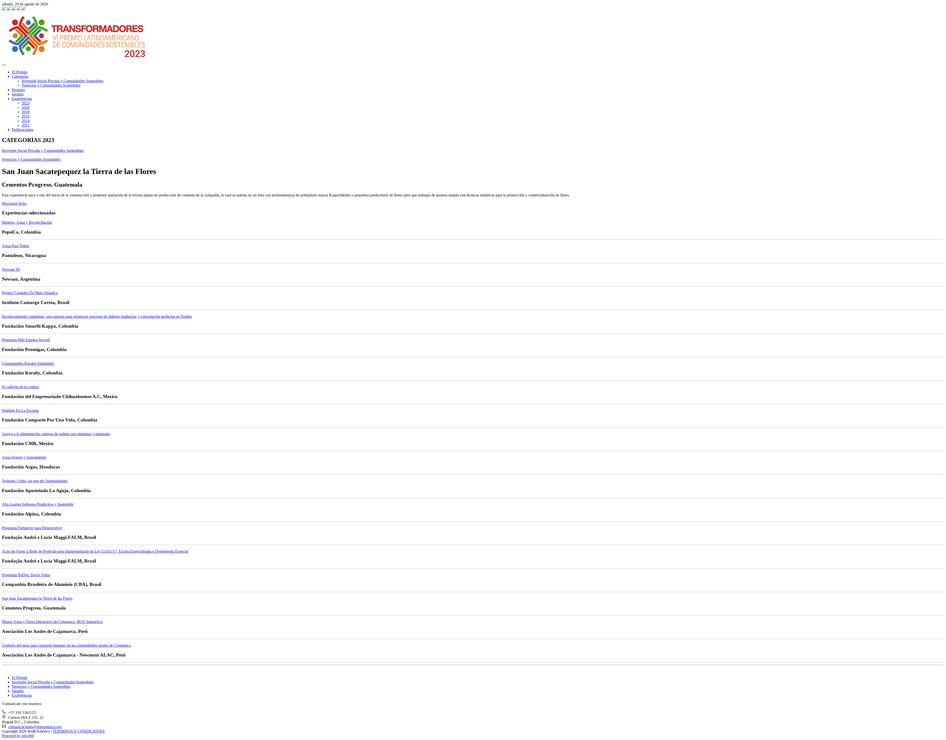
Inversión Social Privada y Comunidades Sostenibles (62, 81)
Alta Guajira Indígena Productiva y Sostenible (37, 504)
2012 (26, 125)
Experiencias (22, 99)
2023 (26, 103)
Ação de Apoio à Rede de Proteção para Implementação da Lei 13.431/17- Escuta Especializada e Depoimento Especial (95, 551)
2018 (26, 112)
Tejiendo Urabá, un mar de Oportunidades (35, 481)
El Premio (19, 72)
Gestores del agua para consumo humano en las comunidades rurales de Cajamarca (66, 645)
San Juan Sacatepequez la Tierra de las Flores (37, 598)
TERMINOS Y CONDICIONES (78, 731)
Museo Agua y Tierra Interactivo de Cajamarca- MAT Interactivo (52, 622)
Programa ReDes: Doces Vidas (26, 575)
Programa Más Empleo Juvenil (26, 340)
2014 (26, 121)
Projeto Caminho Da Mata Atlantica (30, 293)
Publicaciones (22, 130)
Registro (18, 90)
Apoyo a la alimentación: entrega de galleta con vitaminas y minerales (56, 434)
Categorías (20, 76)
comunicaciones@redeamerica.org (35, 727)
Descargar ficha (14, 203)
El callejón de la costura (20, 387)
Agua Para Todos (15, 246)
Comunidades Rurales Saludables (28, 363)
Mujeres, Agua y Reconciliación (27, 222)
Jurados (18, 94)
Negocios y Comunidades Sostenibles (51, 85)
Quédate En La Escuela (20, 410)
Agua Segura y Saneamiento (24, 457)
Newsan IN (11, 269)
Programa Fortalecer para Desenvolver (32, 528)
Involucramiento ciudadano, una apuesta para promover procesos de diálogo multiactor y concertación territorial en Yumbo (97, 316)
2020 (26, 107)
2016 (26, 116)
